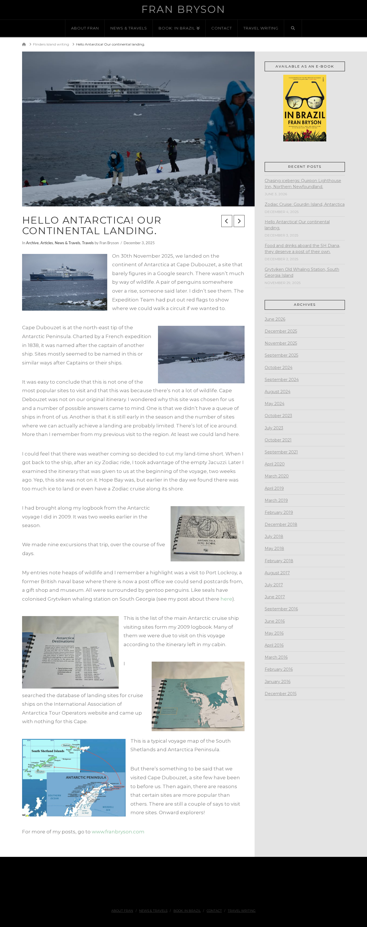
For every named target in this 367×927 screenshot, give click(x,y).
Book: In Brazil (187, 911)
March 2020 (277, 476)
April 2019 (274, 488)
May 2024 (274, 403)
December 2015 (280, 693)
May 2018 (274, 548)
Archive (32, 243)
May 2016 (274, 633)
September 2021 (281, 452)
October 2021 (278, 440)
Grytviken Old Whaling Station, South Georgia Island (302, 272)
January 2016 (277, 681)
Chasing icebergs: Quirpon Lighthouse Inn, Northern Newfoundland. (303, 183)
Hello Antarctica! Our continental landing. (297, 224)
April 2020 (275, 464)
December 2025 (281, 331)
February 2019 (279, 512)
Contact (214, 911)
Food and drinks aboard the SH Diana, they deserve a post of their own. (302, 248)
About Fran (122, 911)
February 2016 (279, 669)
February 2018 (279, 560)
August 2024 (277, 391)
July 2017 (274, 584)
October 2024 (278, 367)
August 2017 (277, 572)
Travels (88, 243)
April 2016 (274, 645)
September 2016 (281, 609)
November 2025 (281, 343)
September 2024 (282, 379)
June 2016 (275, 621)
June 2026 (275, 319)
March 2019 (276, 500)
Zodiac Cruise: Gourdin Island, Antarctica (305, 204)
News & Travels (67, 243)
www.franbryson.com (118, 832)
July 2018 (274, 536)
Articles (46, 243)
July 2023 (274, 428)
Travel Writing (241, 911)
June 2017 (275, 596)
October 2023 (278, 415)
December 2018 (281, 524)
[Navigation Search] (293, 28)
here (226, 599)
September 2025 (281, 355)
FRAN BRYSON (183, 9)
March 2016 (276, 657)
